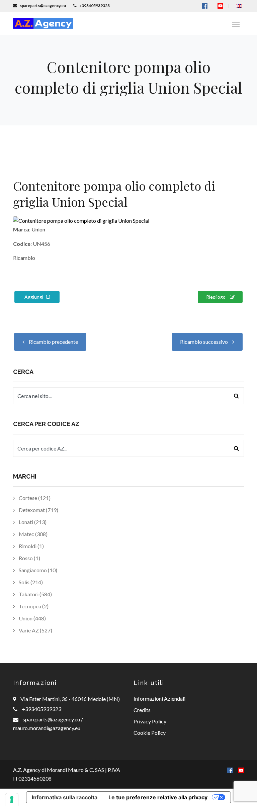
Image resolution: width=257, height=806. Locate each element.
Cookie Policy (150, 732)
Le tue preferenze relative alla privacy (157, 797)
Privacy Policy (150, 721)
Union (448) (32, 618)
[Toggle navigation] (236, 23)
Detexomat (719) (38, 510)
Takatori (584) (35, 594)
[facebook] (230, 770)
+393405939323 (41, 709)
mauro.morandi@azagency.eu (46, 728)
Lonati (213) (32, 522)
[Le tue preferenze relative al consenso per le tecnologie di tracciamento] (11, 799)
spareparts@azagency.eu (52, 719)
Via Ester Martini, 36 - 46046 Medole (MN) (70, 699)
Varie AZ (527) (35, 630)
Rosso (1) (29, 558)
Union (38, 229)
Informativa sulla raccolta (64, 797)
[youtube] (220, 5)
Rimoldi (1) (31, 546)
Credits (142, 710)
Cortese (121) (34, 498)
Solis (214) (30, 582)
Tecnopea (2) (33, 606)
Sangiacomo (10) (37, 570)
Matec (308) (33, 534)
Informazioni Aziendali (159, 698)
